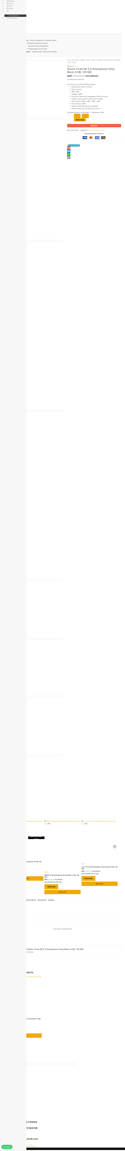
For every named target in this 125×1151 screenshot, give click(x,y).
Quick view (62, 892)
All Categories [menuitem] (11, 1)
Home (69, 60)
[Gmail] (94, 148)
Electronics (75, 60)
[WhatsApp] (94, 154)
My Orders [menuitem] (9, 6)
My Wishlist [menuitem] (10, 8)
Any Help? (7, 1147)
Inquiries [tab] (51, 900)
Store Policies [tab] (31, 900)
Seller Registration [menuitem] (14, 16)
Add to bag (80, 120)
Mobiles (82, 60)
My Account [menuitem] (10, 3)
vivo (83, 864)
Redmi (89, 60)
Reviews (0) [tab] (42, 900)
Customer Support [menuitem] (12, 18)
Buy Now (94, 126)
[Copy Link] (94, 157)
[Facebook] (94, 151)
